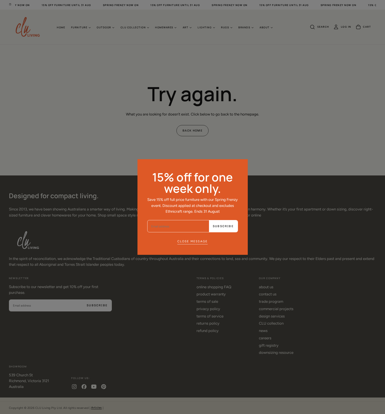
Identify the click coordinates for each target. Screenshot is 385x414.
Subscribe (223, 226)
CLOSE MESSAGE (192, 241)
